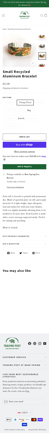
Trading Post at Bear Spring (21, 365)
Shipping (6, 88)
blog (27, 391)
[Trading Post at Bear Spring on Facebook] (29, 343)
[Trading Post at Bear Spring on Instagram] (39, 343)
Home (5, 29)
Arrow (32, 118)
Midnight (9, 118)
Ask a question (11, 244)
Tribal (39, 102)
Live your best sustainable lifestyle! (21, 375)
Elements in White (13, 126)
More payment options (24, 151)
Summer (8, 110)
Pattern (7, 98)
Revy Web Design (41, 430)
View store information (15, 187)
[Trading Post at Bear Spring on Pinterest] (34, 343)
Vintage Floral (25, 102)
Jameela (21, 118)
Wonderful (9, 102)
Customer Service (14, 357)
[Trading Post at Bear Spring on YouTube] (44, 343)
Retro (19, 110)
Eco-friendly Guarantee (16, 236)
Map (29, 110)
